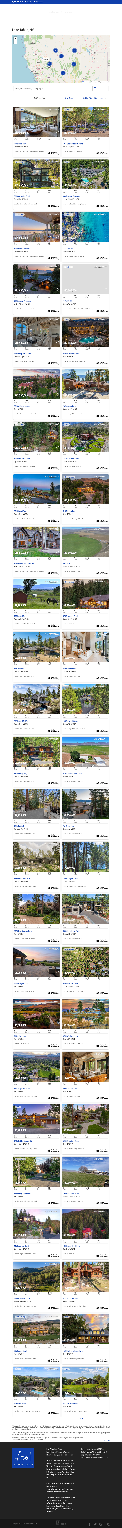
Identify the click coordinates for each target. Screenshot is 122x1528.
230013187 (103, 1159)
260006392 (54, 1106)
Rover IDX (107, 1441)
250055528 (54, 1001)
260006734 (103, 792)
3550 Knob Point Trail (71, 931)
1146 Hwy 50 (68, 249)
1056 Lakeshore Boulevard (24, 564)
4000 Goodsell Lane (70, 1088)
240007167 (54, 372)
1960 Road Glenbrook (22, 249)
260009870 (54, 214)
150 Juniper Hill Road (22, 1088)
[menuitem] (70, 98)
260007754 (54, 267)
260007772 (103, 897)
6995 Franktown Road (22, 1298)
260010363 (103, 582)
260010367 (54, 424)
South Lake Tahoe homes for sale (57, 1489)
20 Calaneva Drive (69, 406)
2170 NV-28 (67, 301)
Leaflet (86, 82)
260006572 (54, 739)
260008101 (103, 1316)
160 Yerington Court (70, 879)
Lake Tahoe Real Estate (54, 1449)
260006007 (54, 319)
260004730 (103, 1264)
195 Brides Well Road (71, 1193)
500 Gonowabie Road (22, 459)
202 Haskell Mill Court (22, 721)
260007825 (103, 1369)
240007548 (103, 739)
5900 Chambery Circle (71, 1141)
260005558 (54, 529)
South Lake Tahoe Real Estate (64, 1463)
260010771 (54, 1316)
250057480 (103, 214)
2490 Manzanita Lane (71, 354)
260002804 (103, 1054)
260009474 (103, 477)
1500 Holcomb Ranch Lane (73, 1351)
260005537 (103, 634)
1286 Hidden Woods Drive (23, 1141)
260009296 (54, 1369)
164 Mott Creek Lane (71, 459)
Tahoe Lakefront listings (64, 1509)
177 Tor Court (19, 669)
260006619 (54, 844)
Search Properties (40, 17)
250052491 (54, 582)
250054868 (54, 634)
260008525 (54, 1054)
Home (25, 17)
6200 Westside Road (70, 1036)
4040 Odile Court (20, 1403)
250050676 (54, 949)
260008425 (54, 109)
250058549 (103, 319)
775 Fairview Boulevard (22, 301)
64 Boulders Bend (69, 669)
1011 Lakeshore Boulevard (73, 144)
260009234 (103, 844)
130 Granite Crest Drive (71, 1246)
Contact (91, 17)
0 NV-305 (66, 564)
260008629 (103, 1106)
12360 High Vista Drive (22, 1193)
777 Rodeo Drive (20, 144)
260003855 (54, 792)
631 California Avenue (22, 406)
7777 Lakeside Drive (70, 1403)
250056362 (103, 1001)
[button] (73, 64)
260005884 (103, 109)
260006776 (103, 267)
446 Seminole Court (21, 1246)
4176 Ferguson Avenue (22, 354)
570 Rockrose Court (70, 983)
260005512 (54, 687)
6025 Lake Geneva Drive (23, 931)
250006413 (54, 1264)
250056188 (103, 1211)
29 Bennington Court (21, 983)
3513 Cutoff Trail (20, 511)
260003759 (54, 897)
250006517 (54, 477)
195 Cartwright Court (70, 721)
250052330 (54, 162)
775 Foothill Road (20, 616)
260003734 (103, 162)
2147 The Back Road (70, 1298)
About (78, 17)
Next (81, 1419)
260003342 (103, 529)
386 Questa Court (20, 1351)
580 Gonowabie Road (22, 196)
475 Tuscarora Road (70, 616)
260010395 (103, 949)
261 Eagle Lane (68, 826)
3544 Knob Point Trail (22, 879)
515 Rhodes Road (69, 511)
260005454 (103, 687)
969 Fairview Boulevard (71, 196)
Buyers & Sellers (62, 17)
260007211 (54, 1211)
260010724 (54, 1159)
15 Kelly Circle (19, 826)
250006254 (103, 424)
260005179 (103, 372)
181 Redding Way (20, 774)
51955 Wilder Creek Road (72, 774)
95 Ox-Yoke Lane (20, 1036)
